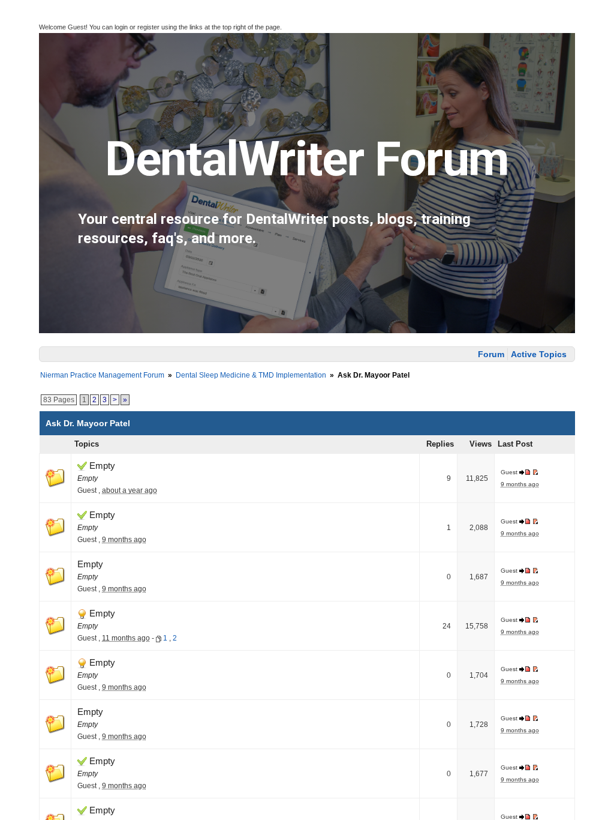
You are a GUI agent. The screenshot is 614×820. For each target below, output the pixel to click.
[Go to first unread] (535, 472)
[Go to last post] (525, 472)
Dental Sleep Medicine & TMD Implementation (251, 375)
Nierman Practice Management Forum (102, 375)
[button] (16, 24)
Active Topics (539, 354)
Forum (491, 354)
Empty (101, 466)
